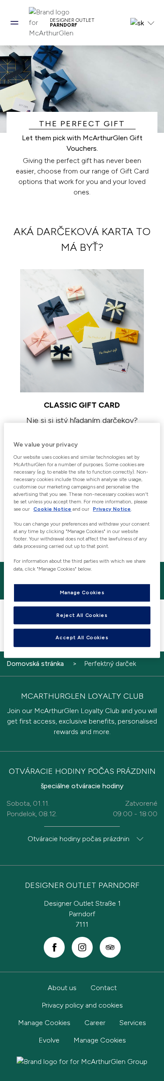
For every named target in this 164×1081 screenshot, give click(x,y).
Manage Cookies (44, 1023)
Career (94, 1023)
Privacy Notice (112, 509)
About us (62, 988)
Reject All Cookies (81, 615)
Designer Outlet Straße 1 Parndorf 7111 (82, 914)
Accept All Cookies (82, 637)
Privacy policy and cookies (82, 1005)
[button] (14, 22)
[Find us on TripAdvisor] (110, 947)
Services (132, 1023)
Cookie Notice (52, 509)
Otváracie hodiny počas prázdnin (78, 839)
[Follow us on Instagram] (82, 947)
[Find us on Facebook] (54, 947)
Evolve (48, 1040)
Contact (104, 988)
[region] (82, 540)
